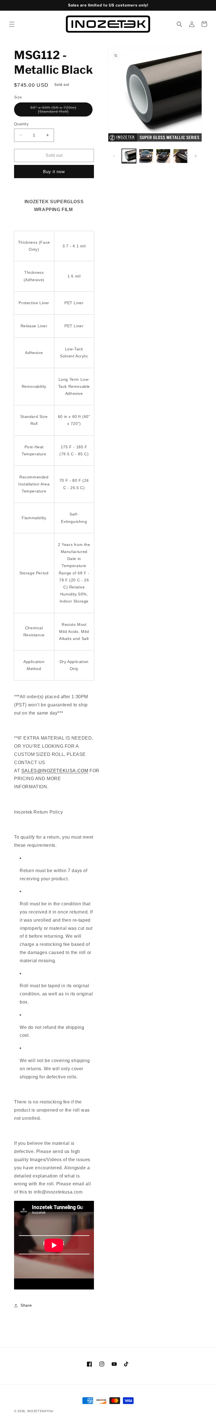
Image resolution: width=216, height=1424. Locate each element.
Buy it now (54, 171)
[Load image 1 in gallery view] (129, 156)
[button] (12, 24)
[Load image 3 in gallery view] (163, 156)
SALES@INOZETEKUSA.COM (54, 770)
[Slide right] (196, 156)
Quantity (21, 124)
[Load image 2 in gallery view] (146, 156)
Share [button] (26, 1305)
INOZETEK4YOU (40, 1411)
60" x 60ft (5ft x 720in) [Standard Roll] (61, 111)
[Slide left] (114, 156)
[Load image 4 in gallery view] (180, 156)
